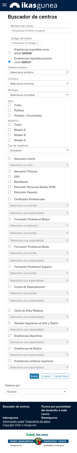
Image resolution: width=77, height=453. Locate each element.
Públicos (19, 110)
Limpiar (46, 376)
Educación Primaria (25, 171)
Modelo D (20, 140)
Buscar (34, 376)
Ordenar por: (12, 385)
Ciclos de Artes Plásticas (28, 310)
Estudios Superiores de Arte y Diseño (36, 323)
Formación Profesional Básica (32, 219)
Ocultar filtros (61, 376)
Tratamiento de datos (37, 421)
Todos (17, 105)
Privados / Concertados (28, 115)
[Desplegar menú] (4, 4)
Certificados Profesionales (29, 199)
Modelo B (19, 135)
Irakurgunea (10, 417)
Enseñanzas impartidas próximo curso (33, 60)
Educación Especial (25, 192)
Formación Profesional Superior (33, 267)
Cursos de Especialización (29, 287)
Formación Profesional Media (31, 246)
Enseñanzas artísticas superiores (33, 361)
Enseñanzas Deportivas (28, 336)
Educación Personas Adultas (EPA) (35, 187)
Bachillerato (21, 182)
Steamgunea (49, 417)
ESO (17, 176)
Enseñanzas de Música (28, 348)
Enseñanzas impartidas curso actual (31, 51)
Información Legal (13, 421)
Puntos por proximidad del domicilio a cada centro (56, 410)
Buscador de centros (16, 406)
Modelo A (19, 130)
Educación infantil (24, 159)
